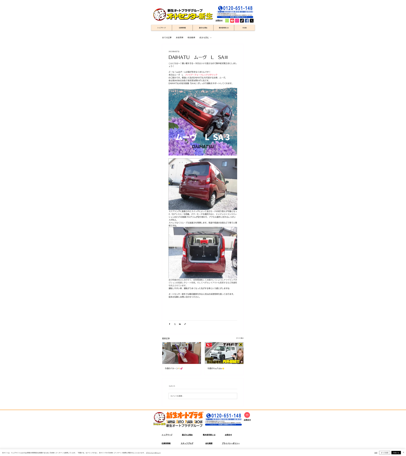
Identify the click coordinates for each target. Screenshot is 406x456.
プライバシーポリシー (153, 453)
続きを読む (204, 38)
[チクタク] (242, 21)
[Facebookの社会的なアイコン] (247, 21)
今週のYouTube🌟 (215, 368)
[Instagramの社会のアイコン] (237, 21)
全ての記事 (167, 38)
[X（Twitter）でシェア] (175, 324)
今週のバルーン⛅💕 (174, 368)
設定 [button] (375, 453)
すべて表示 (240, 338)
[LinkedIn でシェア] (180, 324)
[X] (252, 21)
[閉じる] (403, 452)
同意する (396, 453)
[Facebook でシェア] (170, 324)
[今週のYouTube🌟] (224, 353)
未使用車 (179, 38)
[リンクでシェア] (185, 324)
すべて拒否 (384, 453)
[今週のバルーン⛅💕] (181, 353)
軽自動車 (191, 38)
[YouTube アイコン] (232, 21)
